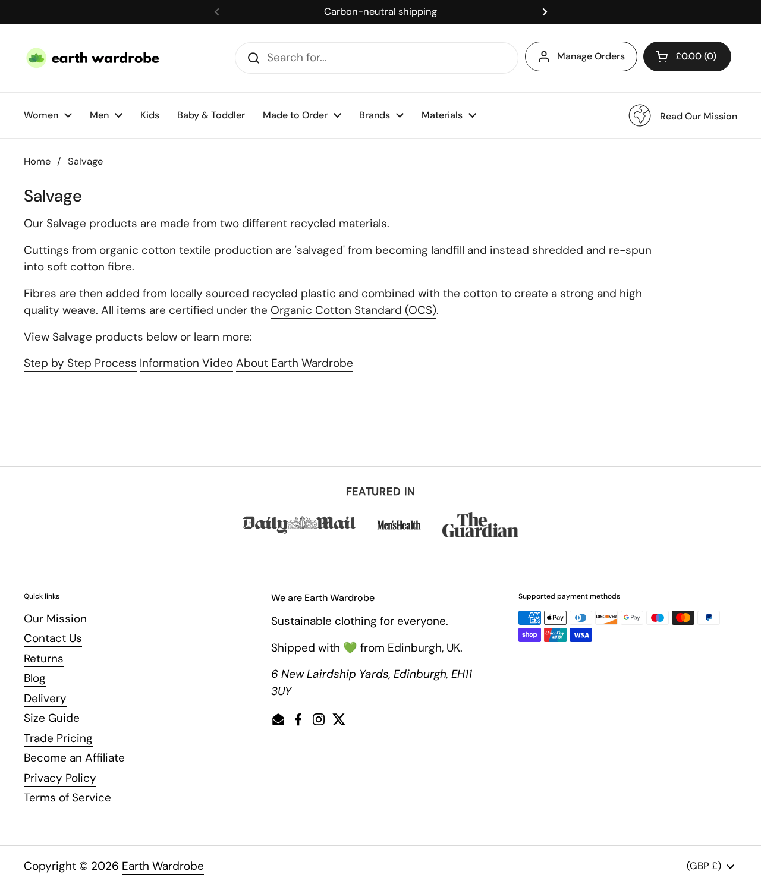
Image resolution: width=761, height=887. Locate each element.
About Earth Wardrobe (294, 363)
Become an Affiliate (74, 757)
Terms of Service (67, 797)
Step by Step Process (80, 363)
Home (37, 161)
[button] (687, 56)
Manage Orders (591, 56)
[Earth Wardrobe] (93, 58)
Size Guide (52, 717)
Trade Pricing (58, 738)
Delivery (45, 698)
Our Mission (55, 618)
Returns (44, 658)
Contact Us (53, 638)
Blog (35, 678)
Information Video (186, 363)
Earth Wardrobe (163, 865)
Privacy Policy (60, 777)
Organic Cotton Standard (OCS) (353, 310)
